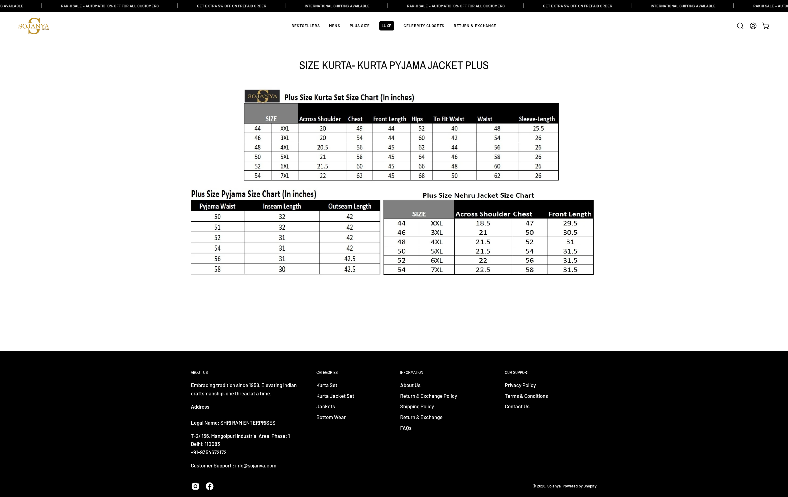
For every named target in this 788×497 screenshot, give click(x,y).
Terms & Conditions (526, 396)
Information (411, 372)
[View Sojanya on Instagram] (195, 486)
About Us (410, 385)
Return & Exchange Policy (428, 396)
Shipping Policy (417, 406)
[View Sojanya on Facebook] (209, 486)
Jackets (325, 406)
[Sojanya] (33, 26)
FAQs (406, 428)
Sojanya (554, 485)
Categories (327, 372)
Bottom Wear (331, 417)
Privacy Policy (520, 385)
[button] (740, 25)
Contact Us (517, 406)
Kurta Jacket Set (335, 396)
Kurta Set (326, 385)
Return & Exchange (421, 417)
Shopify (590, 485)
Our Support (517, 372)
